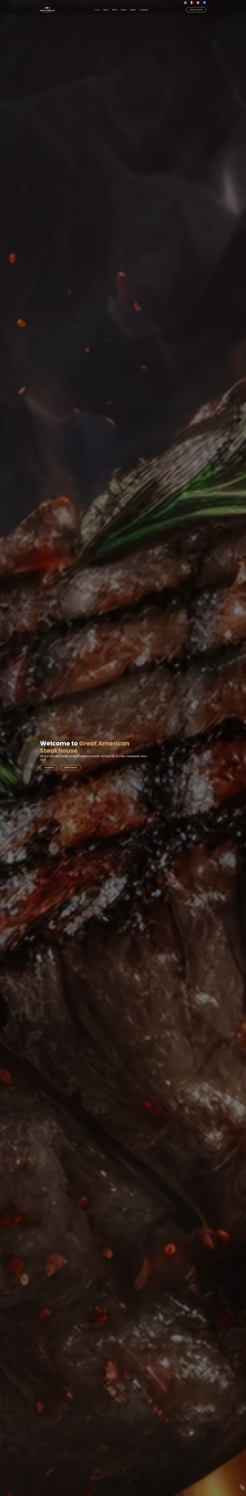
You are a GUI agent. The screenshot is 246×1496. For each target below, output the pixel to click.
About (105, 9)
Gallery (133, 9)
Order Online (196, 9)
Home (97, 9)
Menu (114, 9)
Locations (144, 9)
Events (123, 9)
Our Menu (49, 767)
